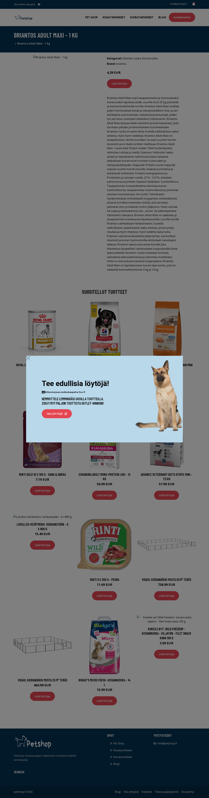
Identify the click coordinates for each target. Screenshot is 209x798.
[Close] (28, 358)
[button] (57, 413)
